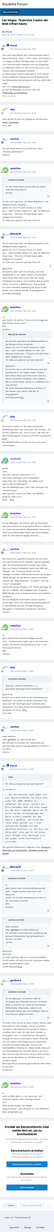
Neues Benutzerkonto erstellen (27, 1164)
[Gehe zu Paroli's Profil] (5, 47)
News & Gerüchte (26, 34)
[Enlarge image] (14, 92)
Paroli (9, 32)
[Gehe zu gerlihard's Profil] (5, 982)
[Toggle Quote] (6, 180)
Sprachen (15, 1227)
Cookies (40, 1227)
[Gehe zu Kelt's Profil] (5, 111)
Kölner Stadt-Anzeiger (21, 87)
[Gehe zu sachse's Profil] (5, 141)
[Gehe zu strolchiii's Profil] (5, 461)
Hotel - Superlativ (10, 122)
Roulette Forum (14, 4)
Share (11, 1205)
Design (28, 1227)
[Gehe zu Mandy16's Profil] (5, 236)
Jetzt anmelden (27, 1187)
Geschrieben (23, 49)
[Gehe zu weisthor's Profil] (5, 170)
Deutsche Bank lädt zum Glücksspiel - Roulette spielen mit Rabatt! (26, 850)
